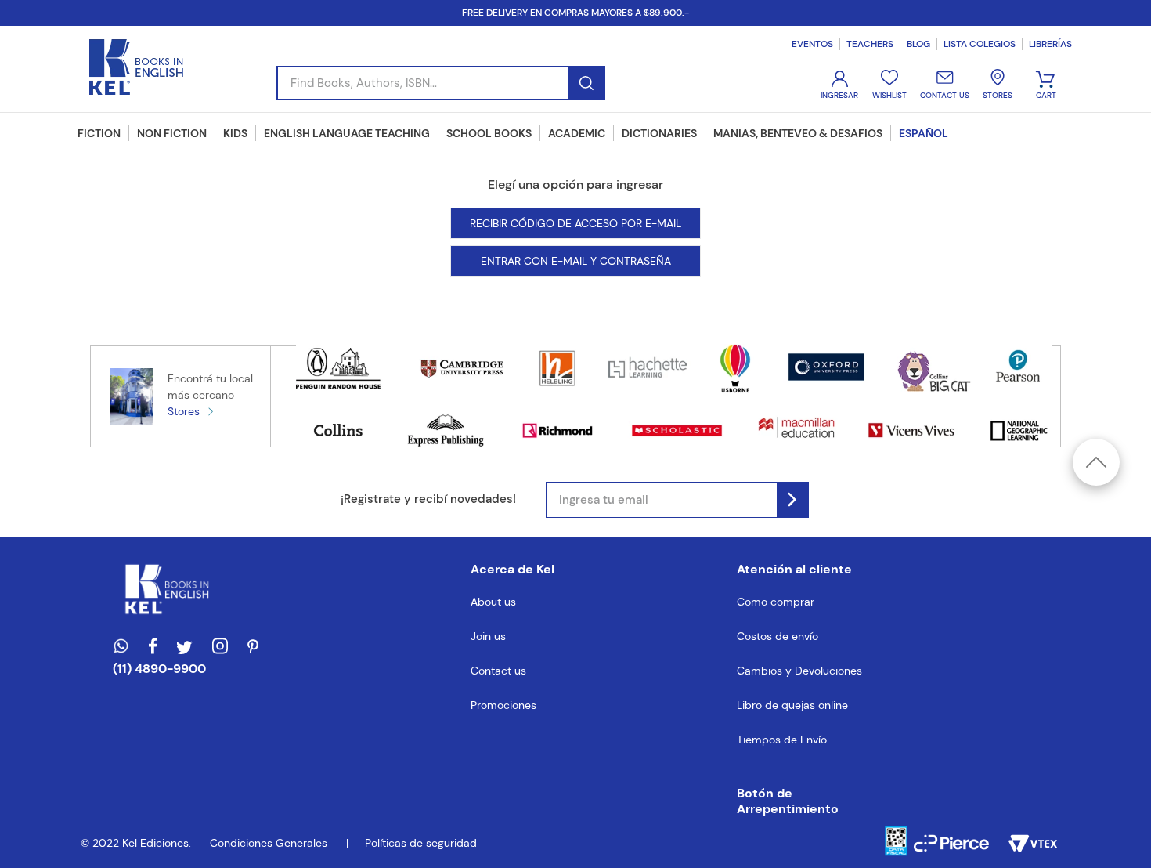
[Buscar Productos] (586, 83)
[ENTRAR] (841, 85)
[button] (799, 801)
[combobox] (440, 83)
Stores (184, 411)
